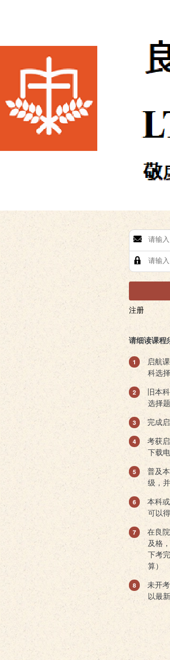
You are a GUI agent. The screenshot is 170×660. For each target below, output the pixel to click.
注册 (136, 309)
